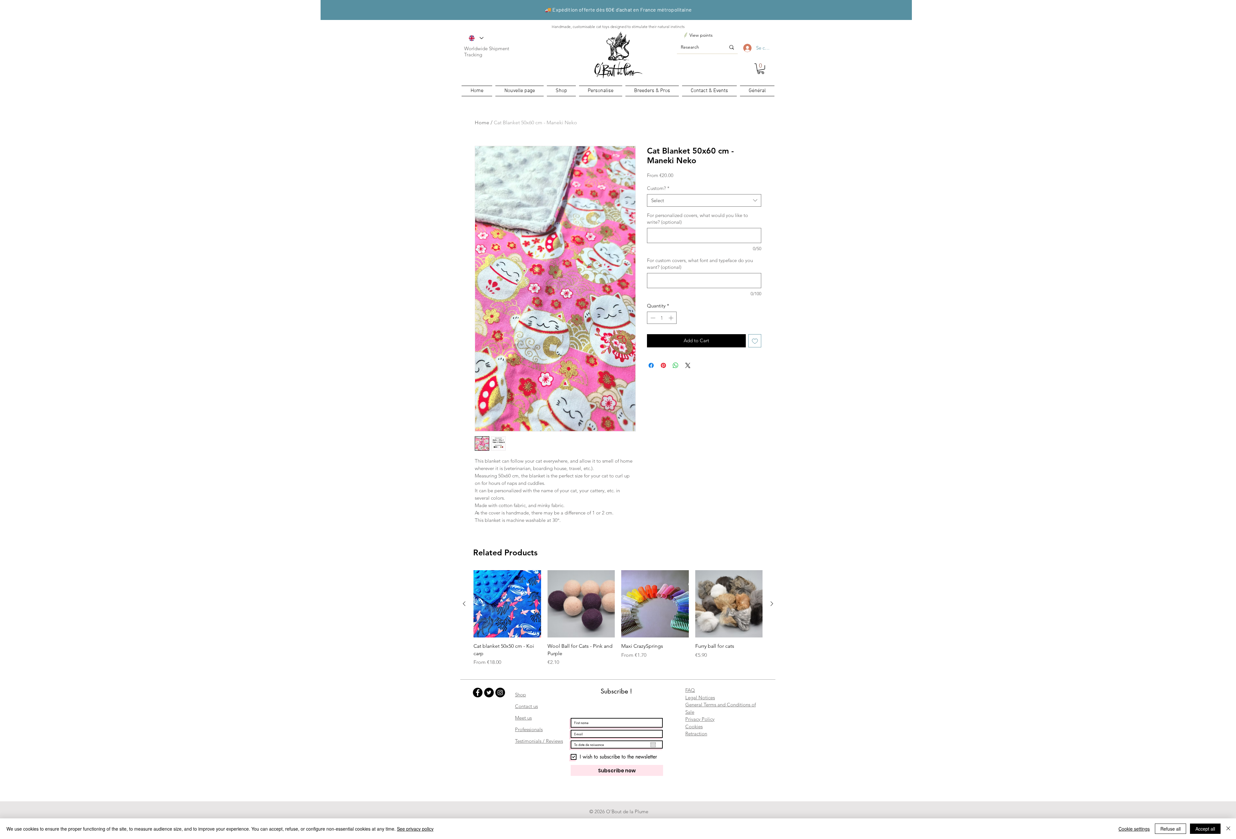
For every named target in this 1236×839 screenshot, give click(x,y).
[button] (760, 68)
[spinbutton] (662, 318)
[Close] (1228, 829)
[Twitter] (489, 692)
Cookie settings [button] (1134, 828)
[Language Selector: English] (476, 38)
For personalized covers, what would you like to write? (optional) (697, 218)
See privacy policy (415, 828)
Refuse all (1170, 828)
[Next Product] (772, 604)
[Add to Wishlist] (755, 340)
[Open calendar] (653, 744)
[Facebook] (477, 692)
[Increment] (671, 318)
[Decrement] (652, 318)
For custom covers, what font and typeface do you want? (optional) (700, 263)
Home (482, 122)
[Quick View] (507, 604)
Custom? (658, 188)
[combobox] (704, 200)
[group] (618, 618)
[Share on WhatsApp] (675, 365)
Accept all (1205, 828)
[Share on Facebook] (651, 365)
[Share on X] (688, 365)
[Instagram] (500, 692)
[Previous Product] (464, 604)
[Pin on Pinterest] (663, 365)
